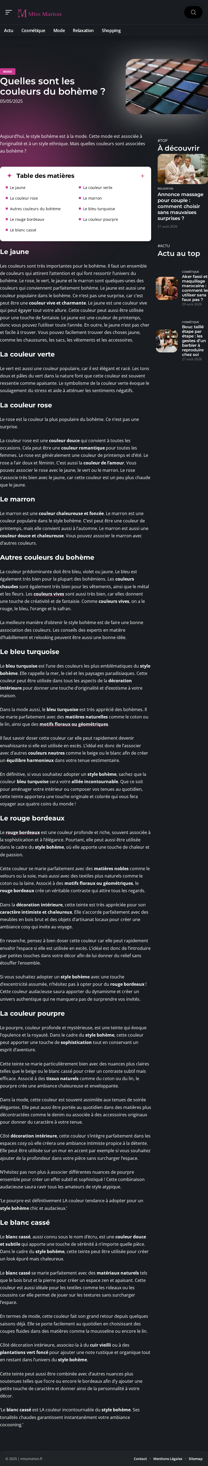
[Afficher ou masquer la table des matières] (109, 176)
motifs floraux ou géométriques (74, 724)
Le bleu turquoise (99, 208)
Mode (7, 71)
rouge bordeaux (23, 832)
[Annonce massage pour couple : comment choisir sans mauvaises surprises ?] (183, 169)
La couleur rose (24, 198)
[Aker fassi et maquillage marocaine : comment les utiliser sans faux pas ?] (167, 288)
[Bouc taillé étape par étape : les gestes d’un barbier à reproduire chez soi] (167, 341)
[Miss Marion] (39, 12)
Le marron (92, 198)
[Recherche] (193, 12)
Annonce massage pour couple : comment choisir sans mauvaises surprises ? (180, 206)
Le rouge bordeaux (27, 219)
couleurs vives (49, 594)
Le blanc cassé (23, 230)
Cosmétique (190, 272)
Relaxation (165, 188)
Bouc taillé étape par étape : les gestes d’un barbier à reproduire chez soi (194, 340)
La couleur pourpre (100, 219)
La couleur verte (97, 187)
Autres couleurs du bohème (35, 208)
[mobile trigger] (10, 12)
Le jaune (17, 187)
